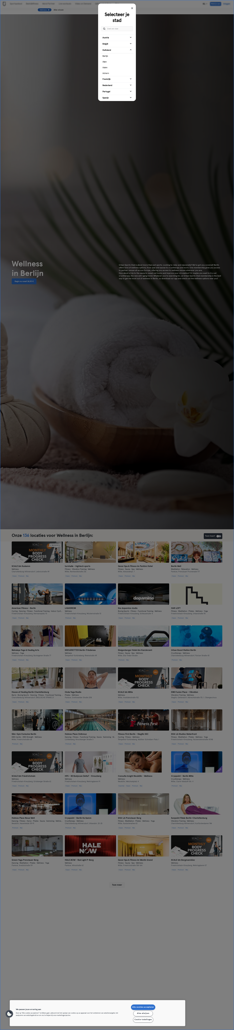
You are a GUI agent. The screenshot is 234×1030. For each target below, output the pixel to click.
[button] (9, 1014)
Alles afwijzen (143, 1013)
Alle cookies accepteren (143, 1007)
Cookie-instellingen (143, 1019)
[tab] (117, 38)
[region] (97, 1013)
